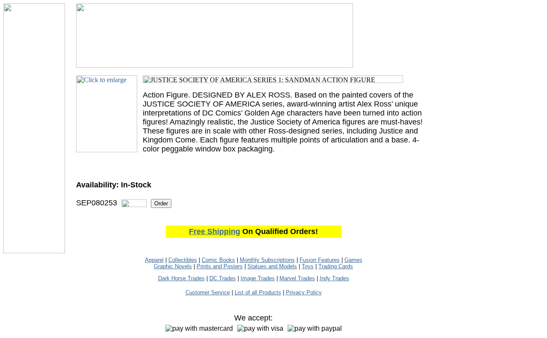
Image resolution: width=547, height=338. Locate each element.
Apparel (154, 260)
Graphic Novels (173, 266)
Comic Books (218, 260)
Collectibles (182, 260)
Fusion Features (320, 260)
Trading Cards (335, 266)
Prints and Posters (220, 266)
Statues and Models (272, 266)
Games (353, 260)
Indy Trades (334, 278)
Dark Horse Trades (181, 278)
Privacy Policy (304, 292)
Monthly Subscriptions (267, 260)
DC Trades (222, 278)
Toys (308, 266)
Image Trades (258, 278)
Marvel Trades (297, 278)
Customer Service (207, 292)
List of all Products (258, 292)
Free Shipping (214, 231)
